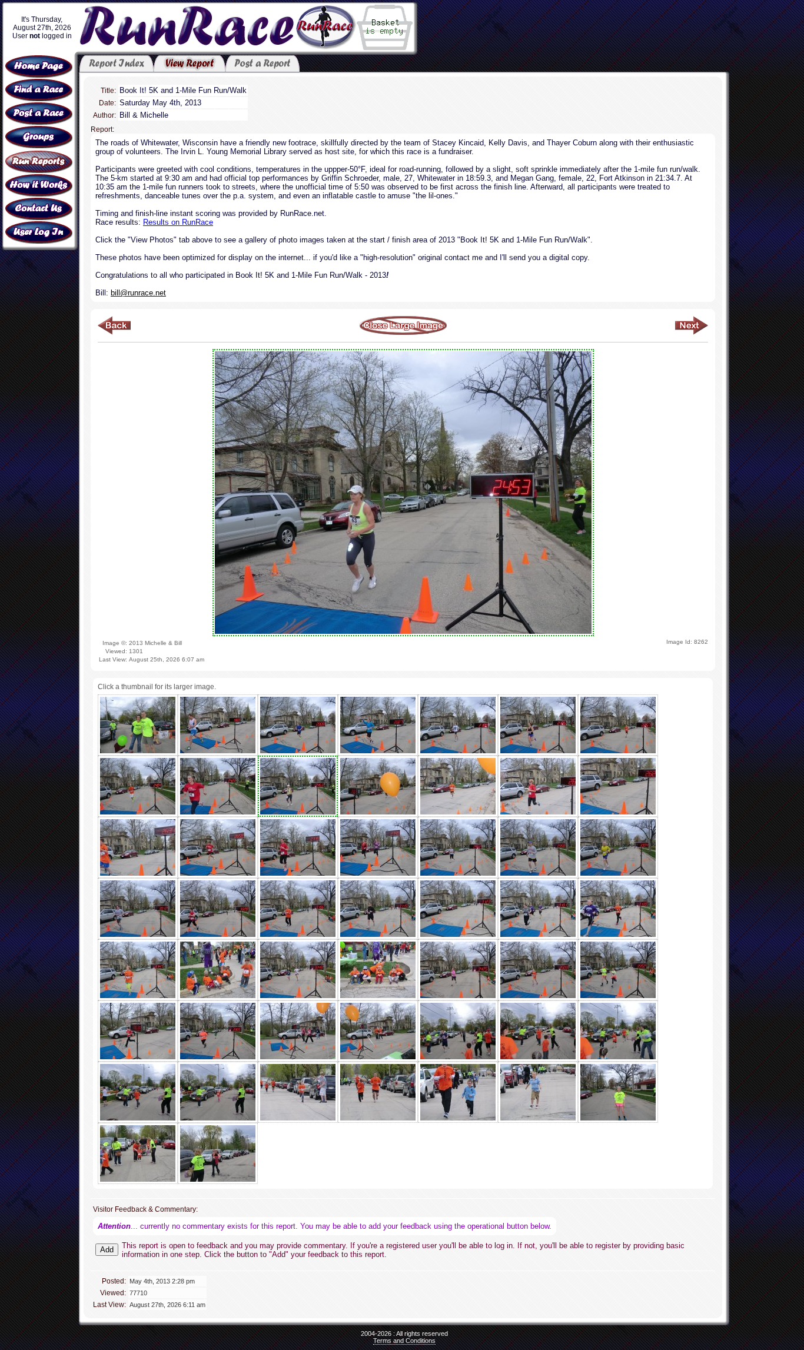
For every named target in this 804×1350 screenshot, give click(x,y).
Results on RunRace (178, 222)
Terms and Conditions (404, 1340)
